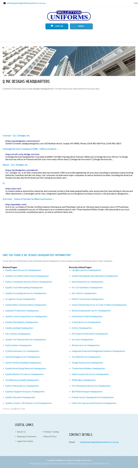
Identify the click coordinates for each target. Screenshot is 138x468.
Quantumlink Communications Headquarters (26, 304)
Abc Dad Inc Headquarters (84, 293)
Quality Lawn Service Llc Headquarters (23, 270)
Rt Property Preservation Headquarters (90, 333)
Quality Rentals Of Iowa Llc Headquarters (24, 374)
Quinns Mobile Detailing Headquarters (23, 362)
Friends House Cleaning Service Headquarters (93, 397)
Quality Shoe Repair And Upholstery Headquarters (95, 276)
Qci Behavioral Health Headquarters (22, 380)
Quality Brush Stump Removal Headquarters (25, 368)
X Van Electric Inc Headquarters (86, 322)
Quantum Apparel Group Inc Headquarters (25, 391)
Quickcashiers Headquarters (18, 345)
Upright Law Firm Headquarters (86, 270)
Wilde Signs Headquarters (84, 380)
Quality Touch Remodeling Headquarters (24, 287)
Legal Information (25, 441)
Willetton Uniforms (69, 15)
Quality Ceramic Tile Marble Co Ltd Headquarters (28, 403)
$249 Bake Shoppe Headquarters (87, 391)
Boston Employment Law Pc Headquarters (91, 310)
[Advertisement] (69, 112)
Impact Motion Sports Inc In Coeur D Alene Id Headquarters (99, 304)
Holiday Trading (51, 431)
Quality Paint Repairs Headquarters (21, 322)
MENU (81, 26)
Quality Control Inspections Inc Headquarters (26, 316)
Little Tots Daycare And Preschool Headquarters (94, 403)
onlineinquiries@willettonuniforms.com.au (26, 3)
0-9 (30, 463)
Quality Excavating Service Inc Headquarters (26, 293)
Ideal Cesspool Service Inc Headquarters (90, 374)
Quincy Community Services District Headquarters (28, 281)
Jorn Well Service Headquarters (86, 356)
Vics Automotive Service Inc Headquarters (91, 385)
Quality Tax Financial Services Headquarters (25, 339)
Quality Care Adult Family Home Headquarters (27, 276)
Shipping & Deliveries (26, 436)
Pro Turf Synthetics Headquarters (87, 287)
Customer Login (134, 3)
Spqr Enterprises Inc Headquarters (88, 281)
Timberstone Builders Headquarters (88, 368)
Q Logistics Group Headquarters (20, 299)
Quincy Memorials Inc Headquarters (22, 385)
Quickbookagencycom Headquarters (22, 356)
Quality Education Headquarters (20, 397)
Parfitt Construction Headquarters (88, 299)
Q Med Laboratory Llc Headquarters (22, 351)
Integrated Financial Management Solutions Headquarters (98, 351)
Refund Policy (50, 436)
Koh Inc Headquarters (82, 328)
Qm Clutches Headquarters (18, 333)
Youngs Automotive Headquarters (87, 362)
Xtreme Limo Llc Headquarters (86, 345)
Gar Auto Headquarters (83, 339)
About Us (21, 431)
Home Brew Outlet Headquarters (87, 316)
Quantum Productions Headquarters (22, 310)
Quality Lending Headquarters (19, 328)
